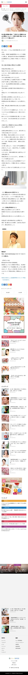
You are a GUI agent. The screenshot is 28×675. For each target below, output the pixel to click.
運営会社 (14, 662)
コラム (3, 650)
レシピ (3, 644)
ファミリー (4, 646)
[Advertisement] (14, 548)
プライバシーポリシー (20, 642)
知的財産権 (18, 646)
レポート (3, 648)
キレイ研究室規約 (19, 640)
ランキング (4, 652)
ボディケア (9, 288)
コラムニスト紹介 (14, 660)
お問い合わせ (14, 664)
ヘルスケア (4, 642)
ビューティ (5, 6)
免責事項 (17, 644)
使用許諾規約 (18, 648)
